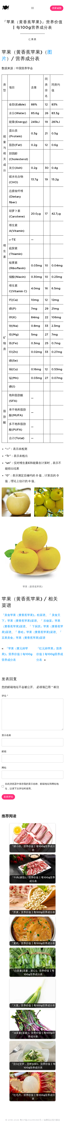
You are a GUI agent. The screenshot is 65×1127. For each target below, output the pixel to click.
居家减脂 (56, 8)
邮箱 (4, 751)
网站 (4, 768)
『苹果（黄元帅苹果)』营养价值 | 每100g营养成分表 (17, 654)
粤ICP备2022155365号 (31, 1120)
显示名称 (6, 735)
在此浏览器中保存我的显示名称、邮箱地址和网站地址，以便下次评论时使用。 (32, 786)
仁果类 (32, 39)
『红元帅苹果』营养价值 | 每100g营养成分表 (49, 654)
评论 (5, 696)
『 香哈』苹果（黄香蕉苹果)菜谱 (35, 632)
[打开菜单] (32, 8)
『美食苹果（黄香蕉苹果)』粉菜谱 (23, 615)
